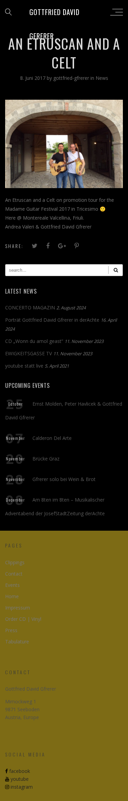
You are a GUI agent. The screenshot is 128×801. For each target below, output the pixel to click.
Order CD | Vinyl (23, 619)
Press (11, 630)
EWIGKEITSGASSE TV (28, 353)
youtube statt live (24, 365)
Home (12, 596)
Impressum (17, 607)
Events (12, 585)
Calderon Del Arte (52, 438)
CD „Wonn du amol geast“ (34, 341)
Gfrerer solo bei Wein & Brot (64, 479)
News (102, 78)
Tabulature (17, 641)
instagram (21, 787)
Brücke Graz (45, 458)
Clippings (15, 562)
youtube (19, 779)
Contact (14, 573)
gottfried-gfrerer (71, 78)
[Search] (115, 270)
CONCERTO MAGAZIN (30, 307)
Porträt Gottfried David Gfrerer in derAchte (52, 320)
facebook (19, 771)
